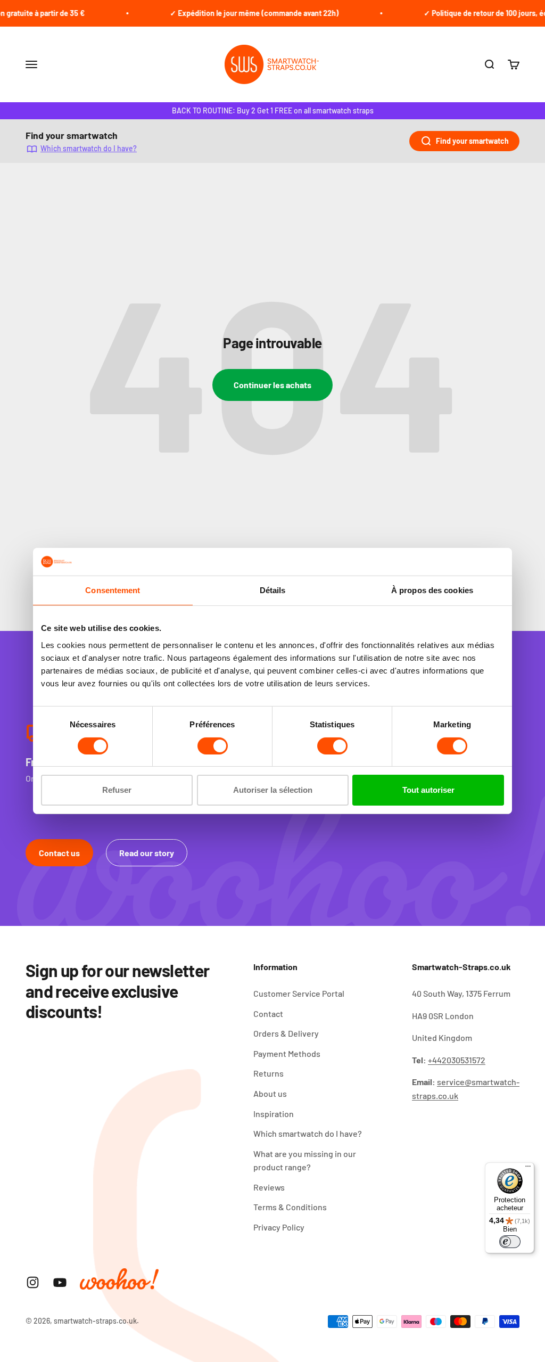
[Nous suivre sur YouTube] (60, 1282)
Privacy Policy (278, 1227)
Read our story (146, 853)
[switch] (212, 745)
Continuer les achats (272, 385)
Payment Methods (286, 1053)
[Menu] (528, 1168)
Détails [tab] (273, 590)
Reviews (269, 1187)
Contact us (59, 853)
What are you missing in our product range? (304, 1160)
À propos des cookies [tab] (432, 590)
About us (270, 1093)
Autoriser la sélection (272, 789)
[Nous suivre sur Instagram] (33, 1282)
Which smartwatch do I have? (88, 148)
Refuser (116, 789)
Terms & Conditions (290, 1207)
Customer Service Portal (298, 993)
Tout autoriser (428, 789)
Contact (268, 1013)
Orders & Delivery (286, 1033)
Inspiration (273, 1114)
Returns (268, 1073)
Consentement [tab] (112, 590)
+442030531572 (456, 1060)
